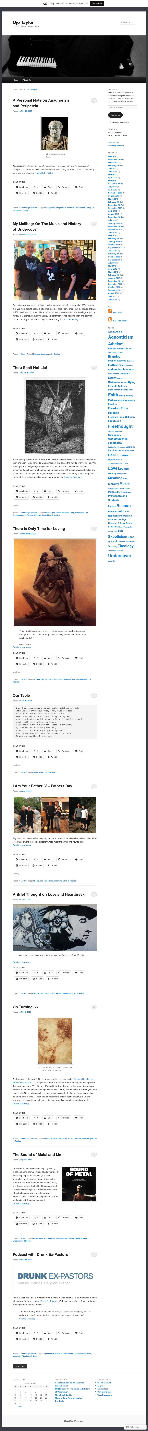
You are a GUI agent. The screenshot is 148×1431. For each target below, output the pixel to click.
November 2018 (115, 192)
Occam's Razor (124, 488)
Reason (123, 505)
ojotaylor (33, 89)
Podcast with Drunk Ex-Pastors (40, 1254)
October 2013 (114, 244)
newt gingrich (113, 488)
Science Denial (125, 523)
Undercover (46, 354)
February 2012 (114, 275)
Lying (72, 512)
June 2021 (112, 171)
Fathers (113, 400)
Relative (112, 511)
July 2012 (112, 262)
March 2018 (113, 199)
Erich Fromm (114, 389)
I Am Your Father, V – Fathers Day (42, 785)
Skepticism (117, 536)
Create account (104, 1382)
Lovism (34, 207)
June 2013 (112, 250)
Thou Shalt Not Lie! (30, 367)
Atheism (58, 1353)
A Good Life (39, 679)
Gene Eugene (114, 434)
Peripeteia (17, 210)
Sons (65, 880)
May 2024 (112, 156)
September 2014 (115, 229)
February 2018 (114, 202)
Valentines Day (82, 679)
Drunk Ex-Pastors (49, 1300)
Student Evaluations (127, 541)
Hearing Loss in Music (65, 1238)
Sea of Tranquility (126, 527)
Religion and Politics (120, 515)
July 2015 (112, 220)
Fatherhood (48, 880)
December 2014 (115, 226)
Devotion (120, 378)
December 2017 (115, 205)
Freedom (112, 404)
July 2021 (112, 168)
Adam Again (50, 512)
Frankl (70, 1138)
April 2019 (112, 189)
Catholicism (68, 1353)
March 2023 (113, 162)
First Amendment (126, 400)
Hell (111, 454)
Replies (56, 354)
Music (23, 354)
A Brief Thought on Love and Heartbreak (49, 894)
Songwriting (67, 993)
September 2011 (115, 290)
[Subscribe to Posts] (110, 312)
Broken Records (117, 360)
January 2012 (114, 278)
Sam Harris (80, 512)
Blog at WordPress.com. (74, 1421)
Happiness (49, 679)
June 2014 (112, 232)
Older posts (20, 1366)
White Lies (46, 515)
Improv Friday (115, 459)
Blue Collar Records (115, 352)
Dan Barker (113, 373)
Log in (100, 1385)
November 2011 (115, 284)
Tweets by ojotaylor (116, 145)
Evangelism (127, 389)
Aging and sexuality (59, 1138)
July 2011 (112, 296)
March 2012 (113, 272)
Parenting (58, 880)
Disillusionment (117, 382)
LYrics (52, 993)
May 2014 (112, 235)
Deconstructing (80, 1353)
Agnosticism (49, 1353)
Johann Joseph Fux (115, 463)
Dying (131, 382)
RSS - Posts (117, 312)
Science (112, 523)
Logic (126, 463)
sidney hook (113, 531)
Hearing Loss (49, 1238)
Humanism (123, 455)
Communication (62, 512)
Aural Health (38, 1238)
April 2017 (112, 211)
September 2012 (115, 259)
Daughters (38, 880)
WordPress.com (104, 1395)
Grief (36, 772)
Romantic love (69, 679)
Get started (97, 3)
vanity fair (112, 561)
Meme (125, 478)
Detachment (80, 207)
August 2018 (113, 195)
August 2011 (113, 293)
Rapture (112, 506)
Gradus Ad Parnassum (116, 447)
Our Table (21, 695)
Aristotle (70, 207)
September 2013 (115, 247)
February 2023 (114, 165)
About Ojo (27, 80)
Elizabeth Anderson (117, 386)
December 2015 (115, 217)
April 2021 (112, 177)
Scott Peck (113, 526)
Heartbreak (39, 993)
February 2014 (114, 238)
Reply (25, 210)
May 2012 (112, 265)
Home (15, 80)
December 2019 (115, 183)
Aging (47, 1138)
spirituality (17, 1356)
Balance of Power (116, 348)
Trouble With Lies (34, 515)
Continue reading (46, 172)
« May (19, 1406)
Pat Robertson (124, 491)
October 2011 (114, 287)
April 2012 (112, 268)
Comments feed (104, 1391)
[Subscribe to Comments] (110, 320)
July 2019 (112, 186)
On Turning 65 (25, 1006)
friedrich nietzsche (115, 431)
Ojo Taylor (23, 22)
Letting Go (90, 207)
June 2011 (112, 299)
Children (129, 366)
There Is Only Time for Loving (39, 528)
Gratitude (78, 1138)
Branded (36, 354)
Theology (26, 1356)
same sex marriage (117, 519)
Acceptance (50, 207)
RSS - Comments (120, 320)
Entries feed (102, 1388)
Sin (120, 530)
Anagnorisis (61, 207)
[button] (55, 927)
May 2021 (112, 174)
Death (112, 377)
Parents (112, 491)
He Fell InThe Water (126, 450)
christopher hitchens (121, 369)
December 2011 (115, 281)
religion (123, 511)
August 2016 (113, 214)
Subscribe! (113, 89)
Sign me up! (115, 115)
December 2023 (115, 159)
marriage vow (121, 473)
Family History (126, 395)
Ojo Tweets (113, 142)
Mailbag (112, 473)
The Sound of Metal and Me (37, 1154)
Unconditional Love (115, 551)
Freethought (25, 207)
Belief (129, 348)
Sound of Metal (81, 1238)
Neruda (59, 993)
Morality (113, 484)
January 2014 (114, 241)
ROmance (58, 679)
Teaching (112, 546)
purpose (93, 1138)
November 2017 (115, 208)
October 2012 (114, 256)
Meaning (85, 1138)
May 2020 (112, 180)
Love (41, 772)
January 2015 (114, 223)
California (130, 361)
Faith (89, 1353)
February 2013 (114, 253)
